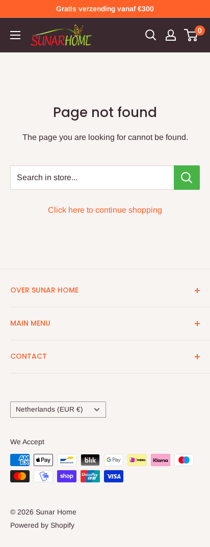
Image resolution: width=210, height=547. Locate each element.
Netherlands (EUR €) (49, 409)
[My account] (171, 35)
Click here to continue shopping (105, 210)
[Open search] (150, 35)
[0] (191, 35)
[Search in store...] (187, 177)
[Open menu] (15, 35)
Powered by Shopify (42, 525)
